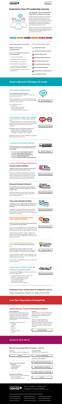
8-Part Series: (21, 153)
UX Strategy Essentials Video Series (30, 398)
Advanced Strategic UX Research (20, 184)
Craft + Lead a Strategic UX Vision (20, 201)
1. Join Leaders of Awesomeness (19, 90)
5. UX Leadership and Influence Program (21, 243)
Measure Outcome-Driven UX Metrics (30, 400)
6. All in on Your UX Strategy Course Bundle (22, 267)
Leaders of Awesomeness (39, 47)
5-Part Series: (20, 156)
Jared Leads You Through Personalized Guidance (28, 308)
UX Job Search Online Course (14, 400)
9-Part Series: (22, 151)
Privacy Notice (41, 388)
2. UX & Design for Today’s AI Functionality (22, 117)
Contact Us (44, 386)
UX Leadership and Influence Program (44, 400)
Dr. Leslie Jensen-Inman (16, 365)
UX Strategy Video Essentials (40, 54)
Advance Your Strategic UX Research (44, 398)
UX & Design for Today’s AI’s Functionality (45, 396)
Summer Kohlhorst (15, 367)
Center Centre (14, 368)
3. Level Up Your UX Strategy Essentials (21, 143)
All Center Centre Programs (16, 47)
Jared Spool (13, 364)
